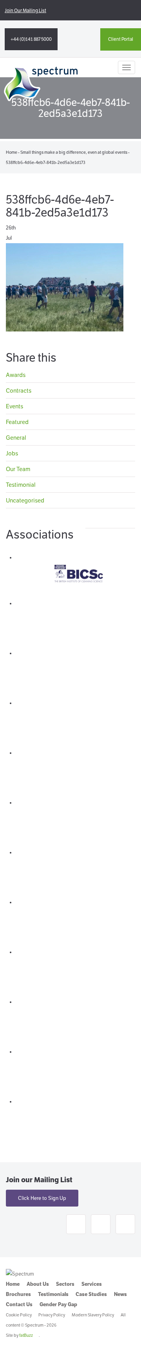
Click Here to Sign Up (42, 1198)
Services (91, 1284)
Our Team (18, 469)
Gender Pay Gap (58, 1304)
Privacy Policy (51, 1315)
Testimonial (21, 484)
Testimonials (53, 1294)
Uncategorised (25, 500)
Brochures (18, 1294)
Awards (15, 375)
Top (132, 1345)
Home (11, 152)
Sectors (65, 1284)
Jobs (12, 453)
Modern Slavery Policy (93, 1315)
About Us (38, 1284)
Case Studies (91, 1294)
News (120, 1294)
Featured (17, 422)
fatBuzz (26, 1335)
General (16, 437)
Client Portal (120, 39)
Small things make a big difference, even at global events (73, 152)
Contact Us (19, 1304)
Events (14, 406)
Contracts (18, 390)
